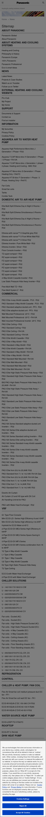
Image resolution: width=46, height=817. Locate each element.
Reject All (23, 806)
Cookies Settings (23, 799)
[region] (23, 779)
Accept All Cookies (23, 812)
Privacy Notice (16, 787)
